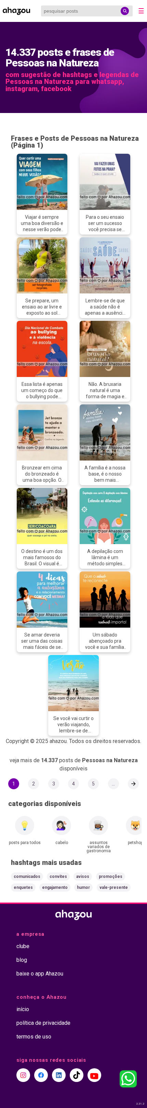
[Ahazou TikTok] (76, 1075)
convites (58, 876)
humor (83, 887)
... (113, 783)
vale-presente (113, 887)
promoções (110, 876)
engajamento (55, 887)
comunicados (27, 876)
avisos (82, 876)
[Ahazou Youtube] (94, 1075)
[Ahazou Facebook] (41, 1075)
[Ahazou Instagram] (23, 1075)
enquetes (23, 887)
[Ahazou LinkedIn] (59, 1075)
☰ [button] (141, 11)
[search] (125, 11)
